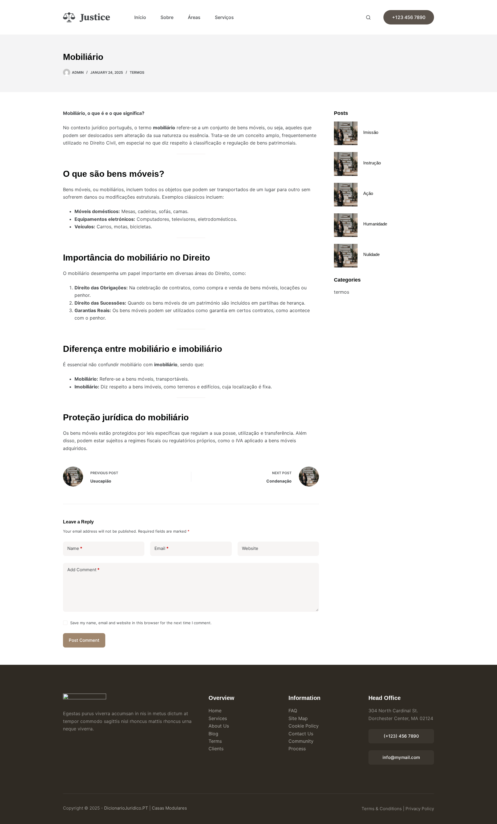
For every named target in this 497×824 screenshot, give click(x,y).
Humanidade (375, 223)
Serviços (224, 17)
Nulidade (371, 254)
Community (301, 741)
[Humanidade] (346, 225)
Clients (216, 748)
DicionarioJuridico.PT (126, 808)
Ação (368, 193)
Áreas (194, 17)
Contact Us (300, 733)
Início (140, 17)
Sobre (166, 17)
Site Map (298, 718)
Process (297, 748)
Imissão (370, 132)
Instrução (372, 162)
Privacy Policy (420, 808)
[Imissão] (346, 133)
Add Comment (83, 569)
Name (74, 548)
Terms (215, 741)
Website (250, 548)
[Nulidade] (346, 255)
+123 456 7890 (408, 17)
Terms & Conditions (382, 808)
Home (215, 710)
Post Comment (84, 640)
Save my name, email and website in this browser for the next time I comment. (141, 622)
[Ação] (346, 194)
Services (218, 718)
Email (161, 548)
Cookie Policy (303, 726)
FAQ (292, 710)
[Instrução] (346, 164)
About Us (219, 726)
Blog (213, 733)
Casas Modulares (169, 808)
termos (137, 72)
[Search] (368, 17)
